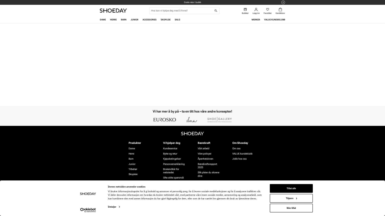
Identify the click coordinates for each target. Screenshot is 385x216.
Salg (177, 19)
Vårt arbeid (203, 148)
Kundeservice (170, 148)
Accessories (150, 19)
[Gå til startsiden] (113, 11)
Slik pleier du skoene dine (208, 174)
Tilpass (289, 198)
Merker (256, 19)
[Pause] (282, 2)
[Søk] (216, 10)
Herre (113, 19)
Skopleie (166, 19)
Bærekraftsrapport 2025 (207, 166)
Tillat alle (291, 188)
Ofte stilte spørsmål (173, 177)
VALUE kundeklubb (274, 19)
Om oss (236, 148)
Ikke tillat (291, 208)
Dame (103, 19)
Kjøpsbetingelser (172, 158)
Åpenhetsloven (205, 158)
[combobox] (182, 10)
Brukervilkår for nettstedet (171, 171)
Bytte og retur (170, 153)
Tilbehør (133, 169)
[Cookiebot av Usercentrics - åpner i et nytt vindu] (88, 210)
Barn (123, 19)
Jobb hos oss (239, 158)
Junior (134, 19)
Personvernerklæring (174, 164)
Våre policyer (204, 153)
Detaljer (112, 207)
